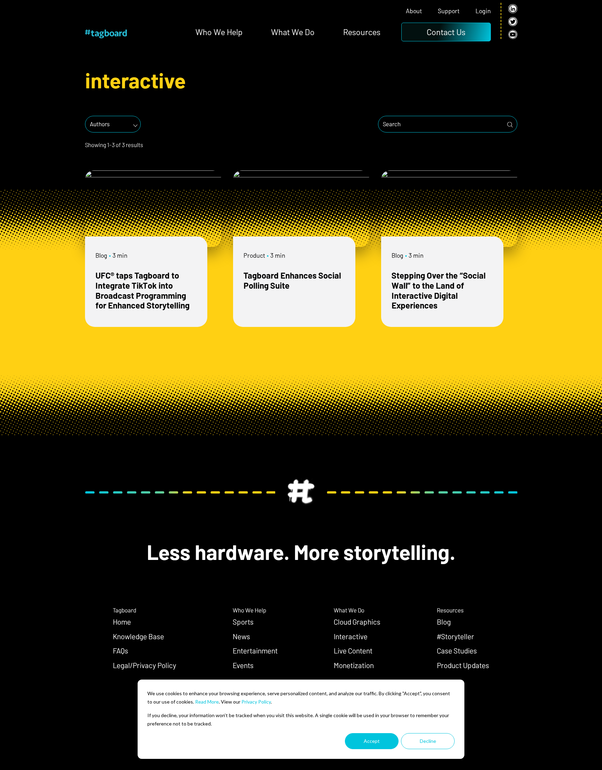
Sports (243, 621)
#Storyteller (455, 636)
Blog (101, 255)
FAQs (120, 650)
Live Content (353, 650)
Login (483, 11)
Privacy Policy (256, 702)
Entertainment (255, 650)
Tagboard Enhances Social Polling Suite (292, 280)
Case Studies (457, 650)
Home (122, 621)
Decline (428, 741)
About (414, 11)
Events (243, 665)
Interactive (351, 636)
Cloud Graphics (357, 621)
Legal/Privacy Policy (144, 665)
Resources (361, 32)
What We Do (293, 32)
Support (449, 11)
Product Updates (463, 665)
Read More (207, 702)
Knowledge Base (138, 636)
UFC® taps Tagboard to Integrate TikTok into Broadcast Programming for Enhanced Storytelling (142, 290)
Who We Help (218, 32)
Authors (100, 123)
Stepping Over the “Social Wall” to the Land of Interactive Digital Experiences (439, 290)
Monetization (354, 665)
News (241, 636)
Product (254, 255)
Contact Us (446, 32)
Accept (372, 741)
